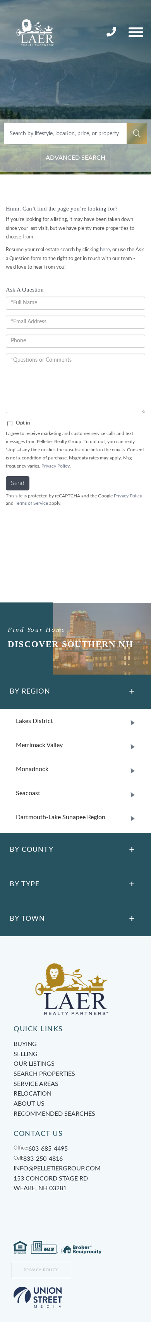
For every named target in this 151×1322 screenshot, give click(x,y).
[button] (137, 133)
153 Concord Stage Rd (51, 1183)
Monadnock (32, 769)
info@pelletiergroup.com (57, 1168)
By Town (27, 918)
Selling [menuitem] (26, 1054)
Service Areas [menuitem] (36, 1084)
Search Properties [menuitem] (44, 1074)
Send (17, 483)
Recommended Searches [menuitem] (54, 1114)
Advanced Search (75, 158)
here (105, 249)
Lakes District (34, 721)
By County (31, 849)
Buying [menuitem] (25, 1044)
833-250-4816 (112, 32)
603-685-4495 (48, 1149)
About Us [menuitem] (29, 1104)
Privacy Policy (55, 466)
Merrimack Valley (39, 745)
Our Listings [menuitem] (34, 1064)
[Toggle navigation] (136, 32)
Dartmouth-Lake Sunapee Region (60, 817)
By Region (30, 691)
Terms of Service (31, 503)
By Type (24, 884)
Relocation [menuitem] (32, 1094)
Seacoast (28, 793)
